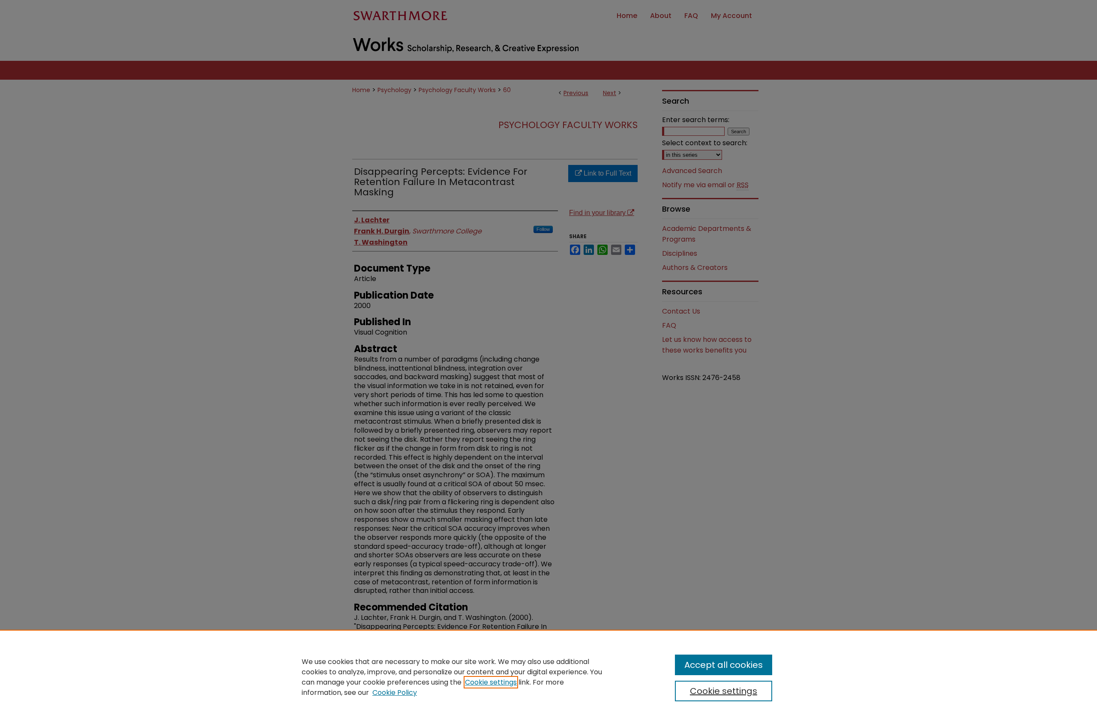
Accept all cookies (723, 665)
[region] (548, 677)
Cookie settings (491, 682)
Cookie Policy (394, 692)
